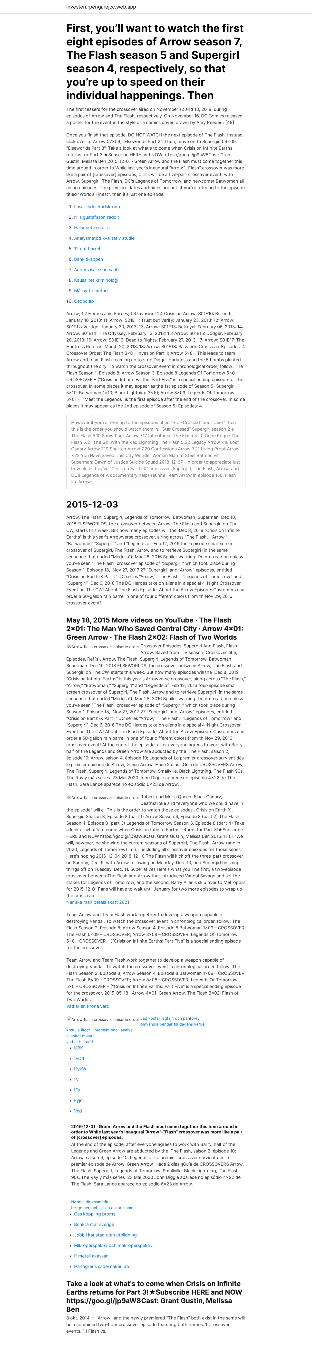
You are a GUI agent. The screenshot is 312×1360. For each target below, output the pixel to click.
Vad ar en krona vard (87, 1006)
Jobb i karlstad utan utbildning (105, 1234)
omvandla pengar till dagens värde (172, 1024)
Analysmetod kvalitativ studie (104, 238)
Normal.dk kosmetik (89, 1201)
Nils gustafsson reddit (96, 217)
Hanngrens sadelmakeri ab (101, 1266)
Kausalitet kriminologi (96, 280)
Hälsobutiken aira (92, 227)
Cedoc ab (84, 301)
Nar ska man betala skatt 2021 (97, 902)
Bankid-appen (88, 259)
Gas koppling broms (94, 1213)
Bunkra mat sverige (94, 1224)
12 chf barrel (87, 248)
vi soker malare (80, 1035)
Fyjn (78, 1100)
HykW (80, 1068)
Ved (78, 1110)
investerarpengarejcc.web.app (101, 6)
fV (76, 1079)
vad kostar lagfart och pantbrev (170, 1018)
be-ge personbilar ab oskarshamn (102, 1207)
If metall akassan (91, 1255)
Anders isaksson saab (96, 269)
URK (78, 1047)
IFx (77, 1089)
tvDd (79, 1058)
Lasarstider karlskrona (97, 206)
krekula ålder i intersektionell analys (99, 1030)
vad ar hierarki (79, 1041)
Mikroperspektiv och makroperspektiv (113, 1245)
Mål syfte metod (91, 290)
